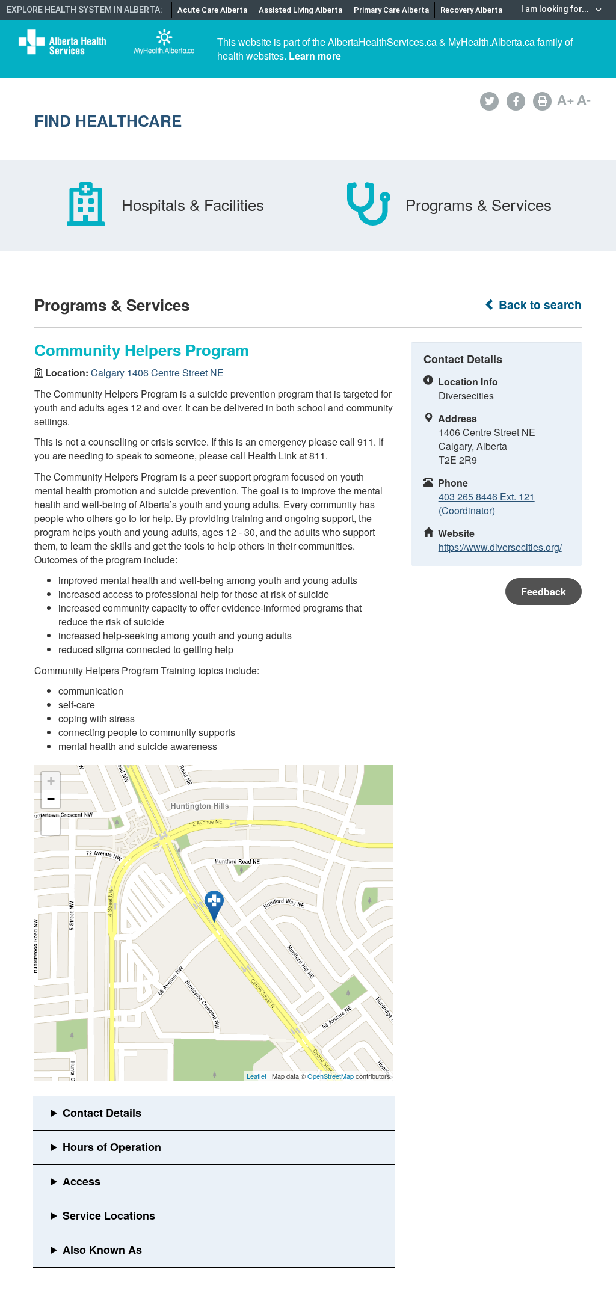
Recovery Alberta (471, 9)
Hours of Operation (112, 1147)
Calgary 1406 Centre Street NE (157, 372)
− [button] (51, 798)
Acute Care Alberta (212, 9)
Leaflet (256, 1076)
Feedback (543, 591)
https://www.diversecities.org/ (500, 547)
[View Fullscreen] (51, 826)
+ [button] (51, 780)
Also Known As (102, 1249)
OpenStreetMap (330, 1076)
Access (81, 1181)
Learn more (315, 56)
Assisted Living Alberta (300, 9)
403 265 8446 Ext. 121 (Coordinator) (487, 503)
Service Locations (109, 1215)
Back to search (539, 304)
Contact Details (102, 1112)
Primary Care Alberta (391, 9)
